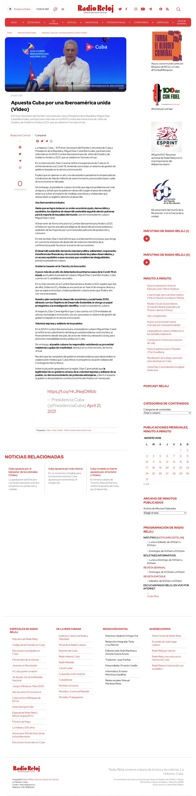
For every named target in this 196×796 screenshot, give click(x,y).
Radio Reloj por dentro (163, 650)
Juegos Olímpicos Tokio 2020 (28, 686)
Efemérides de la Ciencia (25, 659)
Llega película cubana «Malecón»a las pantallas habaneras (165, 332)
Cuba (48, 430)
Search (178, 9)
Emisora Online (22, 9)
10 (147, 461)
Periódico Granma (68, 685)
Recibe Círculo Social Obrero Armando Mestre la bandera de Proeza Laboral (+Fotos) (163, 307)
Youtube (143, 9)
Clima (55, 9)
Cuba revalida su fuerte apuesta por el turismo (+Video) (103, 472)
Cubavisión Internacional (72, 674)
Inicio (14, 22)
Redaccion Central (20, 135)
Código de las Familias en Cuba (28, 644)
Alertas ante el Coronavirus (26, 692)
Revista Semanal (182, 22)
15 (181, 461)
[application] (146, 238)
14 (174, 461)
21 (174, 467)
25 (153, 473)
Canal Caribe (66, 668)
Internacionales (116, 22)
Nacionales (91, 22)
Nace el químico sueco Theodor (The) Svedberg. (164, 350)
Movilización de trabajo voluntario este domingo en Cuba (164, 359)
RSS (167, 9)
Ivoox (160, 9)
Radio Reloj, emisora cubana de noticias (41, 779)
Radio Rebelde (66, 662)
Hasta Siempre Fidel (23, 706)
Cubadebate (65, 679)
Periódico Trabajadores (71, 697)
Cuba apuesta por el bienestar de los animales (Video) (23, 472)
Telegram (150, 9)
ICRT (181, 782)
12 (160, 461)
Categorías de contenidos (157, 409)
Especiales (163, 22)
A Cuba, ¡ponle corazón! (24, 671)
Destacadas (33, 22)
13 (167, 461)
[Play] (146, 238)
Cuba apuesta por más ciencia (65, 468)
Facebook (126, 9)
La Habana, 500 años (23, 727)
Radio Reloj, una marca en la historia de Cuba (166, 658)
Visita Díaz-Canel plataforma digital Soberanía (165, 368)
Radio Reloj (96, 9)
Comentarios (141, 22)
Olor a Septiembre (157, 316)
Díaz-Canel (57, 430)
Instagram (135, 9)
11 (153, 461)
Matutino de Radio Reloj (24, 639)
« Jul (146, 483)
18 (153, 467)
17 (147, 467)
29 (180, 473)
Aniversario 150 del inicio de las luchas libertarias (28, 735)
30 (187, 473)
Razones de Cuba (68, 650)
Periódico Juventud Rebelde (74, 691)
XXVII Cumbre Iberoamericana (77, 430)
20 (167, 467)
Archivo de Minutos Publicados (159, 508)
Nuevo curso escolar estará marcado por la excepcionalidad (163, 323)
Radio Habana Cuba (69, 656)
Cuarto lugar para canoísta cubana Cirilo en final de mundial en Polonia (165, 296)
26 (160, 473)
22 (180, 467)
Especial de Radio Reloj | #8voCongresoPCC (25, 714)
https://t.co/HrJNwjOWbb (71, 391)
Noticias (71, 22)
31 (147, 479)
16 (188, 461)
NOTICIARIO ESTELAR (170, 537)
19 (160, 467)
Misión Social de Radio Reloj (166, 635)
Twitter (120, 9)
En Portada (53, 22)
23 (187, 467)
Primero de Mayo (21, 721)
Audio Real (152, 596)
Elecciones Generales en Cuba (28, 742)
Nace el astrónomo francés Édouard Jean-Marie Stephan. (163, 287)
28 (174, 473)
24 (146, 473)
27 (167, 473)
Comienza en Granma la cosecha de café (164, 341)
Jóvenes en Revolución (24, 665)
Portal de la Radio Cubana (72, 644)
